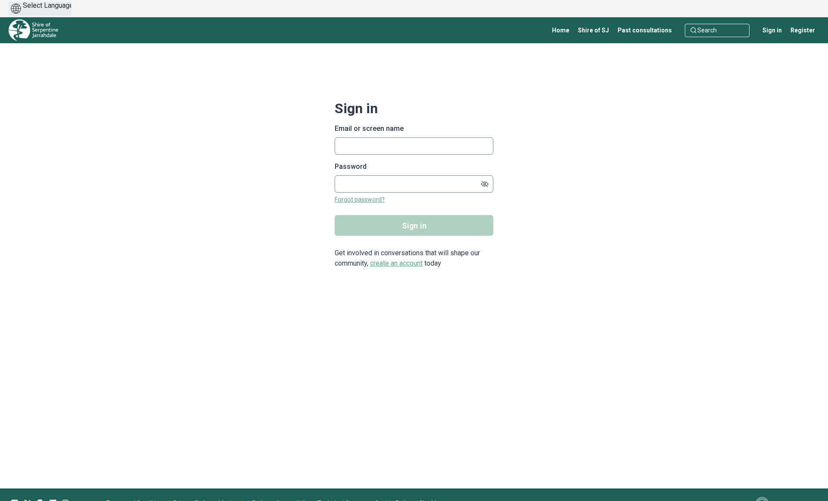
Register (802, 30)
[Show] (485, 184)
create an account (396, 263)
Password (351, 166)
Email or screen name (369, 128)
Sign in (772, 30)
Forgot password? (360, 199)
